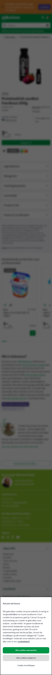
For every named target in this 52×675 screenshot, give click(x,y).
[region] (26, 636)
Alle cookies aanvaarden (26, 650)
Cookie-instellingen (26, 665)
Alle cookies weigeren (26, 658)
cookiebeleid (24, 641)
